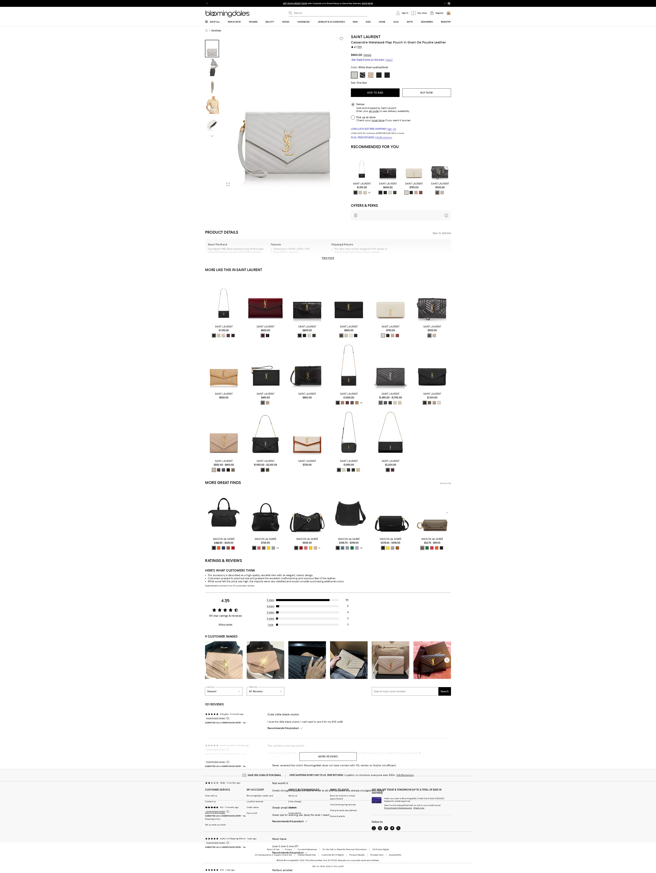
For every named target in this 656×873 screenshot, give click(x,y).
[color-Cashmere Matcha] (422, 548)
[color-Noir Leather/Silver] (348, 470)
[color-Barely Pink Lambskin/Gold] (342, 402)
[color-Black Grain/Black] (385, 402)
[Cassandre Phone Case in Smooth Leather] (414, 167)
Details (367, 55)
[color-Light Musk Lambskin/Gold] (429, 402)
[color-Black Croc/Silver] (385, 192)
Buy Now (426, 92)
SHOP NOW (367, 3)
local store (378, 120)
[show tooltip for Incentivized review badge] (227, 718)
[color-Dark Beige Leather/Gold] (267, 402)
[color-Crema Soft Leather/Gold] (343, 470)
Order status (253, 807)
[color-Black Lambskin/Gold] (337, 402)
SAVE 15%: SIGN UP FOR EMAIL (264, 775)
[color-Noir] (233, 335)
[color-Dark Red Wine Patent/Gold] (262, 335)
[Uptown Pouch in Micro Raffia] (224, 366)
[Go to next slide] (445, 3)
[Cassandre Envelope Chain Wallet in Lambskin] (349, 366)
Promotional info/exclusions (398, 808)
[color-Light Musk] (267, 470)
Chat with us (211, 796)
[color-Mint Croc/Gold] (395, 192)
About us (292, 796)
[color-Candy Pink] (259, 548)
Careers (292, 807)
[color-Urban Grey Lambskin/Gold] (352, 402)
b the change (294, 801)
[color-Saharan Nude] (315, 548)
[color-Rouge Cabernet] (228, 335)
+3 (361, 548)
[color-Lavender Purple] (357, 548)
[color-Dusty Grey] (434, 402)
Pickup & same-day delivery (343, 810)
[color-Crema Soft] (365, 192)
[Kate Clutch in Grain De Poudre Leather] (390, 433)
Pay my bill (252, 813)
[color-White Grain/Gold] (395, 402)
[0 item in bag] (448, 13)
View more (328, 258)
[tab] (212, 48)
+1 (319, 548)
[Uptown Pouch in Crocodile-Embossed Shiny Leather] (388, 167)
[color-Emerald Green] (352, 548)
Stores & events (337, 816)
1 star (271, 624)
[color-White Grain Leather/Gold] (351, 335)
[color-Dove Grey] (273, 548)
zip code (374, 111)
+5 (277, 548)
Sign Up (391, 129)
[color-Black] (411, 192)
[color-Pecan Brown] (228, 548)
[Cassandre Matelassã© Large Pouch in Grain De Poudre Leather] (265, 366)
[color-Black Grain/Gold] (390, 402)
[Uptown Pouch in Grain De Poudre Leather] (349, 299)
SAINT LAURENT (365, 36)
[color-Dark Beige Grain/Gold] (399, 402)
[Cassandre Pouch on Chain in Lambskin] (265, 433)
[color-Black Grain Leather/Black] (355, 335)
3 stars (271, 612)
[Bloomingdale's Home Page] (227, 13)
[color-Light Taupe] (233, 470)
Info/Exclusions (383, 137)
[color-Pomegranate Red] (233, 548)
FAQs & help (211, 807)
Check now (418, 808)
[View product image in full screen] (228, 184)
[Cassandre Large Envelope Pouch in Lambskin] (432, 366)
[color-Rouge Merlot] (420, 192)
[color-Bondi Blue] (342, 548)
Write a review (226, 624)
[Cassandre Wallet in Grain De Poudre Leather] (224, 433)
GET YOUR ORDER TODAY (295, 3)
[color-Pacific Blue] (223, 548)
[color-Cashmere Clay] (263, 548)
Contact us (210, 801)
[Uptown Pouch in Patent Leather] (265, 299)
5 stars (271, 600)
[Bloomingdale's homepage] (206, 30)
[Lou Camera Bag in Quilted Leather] (349, 433)
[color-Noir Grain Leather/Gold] (218, 470)
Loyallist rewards (255, 801)
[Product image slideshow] (285, 111)
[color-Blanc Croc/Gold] (390, 192)
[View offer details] (401, 215)
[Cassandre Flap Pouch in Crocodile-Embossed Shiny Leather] (307, 366)
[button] (276, 111)
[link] (362, 188)
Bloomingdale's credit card (260, 796)
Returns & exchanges (215, 813)
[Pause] (449, 3)
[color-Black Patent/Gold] (267, 335)
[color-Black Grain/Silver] (380, 402)
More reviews (328, 756)
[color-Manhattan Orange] (218, 548)
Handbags (216, 30)
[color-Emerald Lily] (427, 548)
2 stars (271, 618)
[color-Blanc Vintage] (406, 192)
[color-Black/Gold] (262, 402)
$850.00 (356, 55)
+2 (369, 192)
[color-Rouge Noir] (441, 548)
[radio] (355, 192)
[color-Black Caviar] (214, 548)
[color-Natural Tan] (357, 402)
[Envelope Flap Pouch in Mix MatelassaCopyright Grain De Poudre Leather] (440, 167)
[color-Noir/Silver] (355, 192)
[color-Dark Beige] (360, 192)
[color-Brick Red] (301, 548)
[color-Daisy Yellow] (268, 548)
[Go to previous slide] (207, 3)
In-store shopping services (343, 804)
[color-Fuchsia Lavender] (432, 548)
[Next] (447, 167)
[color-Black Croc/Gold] (380, 192)
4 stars (270, 606)
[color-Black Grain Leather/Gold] (341, 335)
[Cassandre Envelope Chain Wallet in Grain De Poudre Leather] (362, 167)
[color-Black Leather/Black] (353, 470)
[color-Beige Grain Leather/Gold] (346, 335)
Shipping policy (212, 819)
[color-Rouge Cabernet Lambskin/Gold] (347, 402)
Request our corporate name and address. (358, 860)
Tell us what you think (215, 825)
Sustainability (295, 813)
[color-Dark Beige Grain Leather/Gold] (214, 470)
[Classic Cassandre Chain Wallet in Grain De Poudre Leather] (390, 366)
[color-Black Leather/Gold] (339, 470)
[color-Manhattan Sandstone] (436, 548)
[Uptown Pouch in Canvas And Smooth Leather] (307, 433)
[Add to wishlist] (341, 38)
